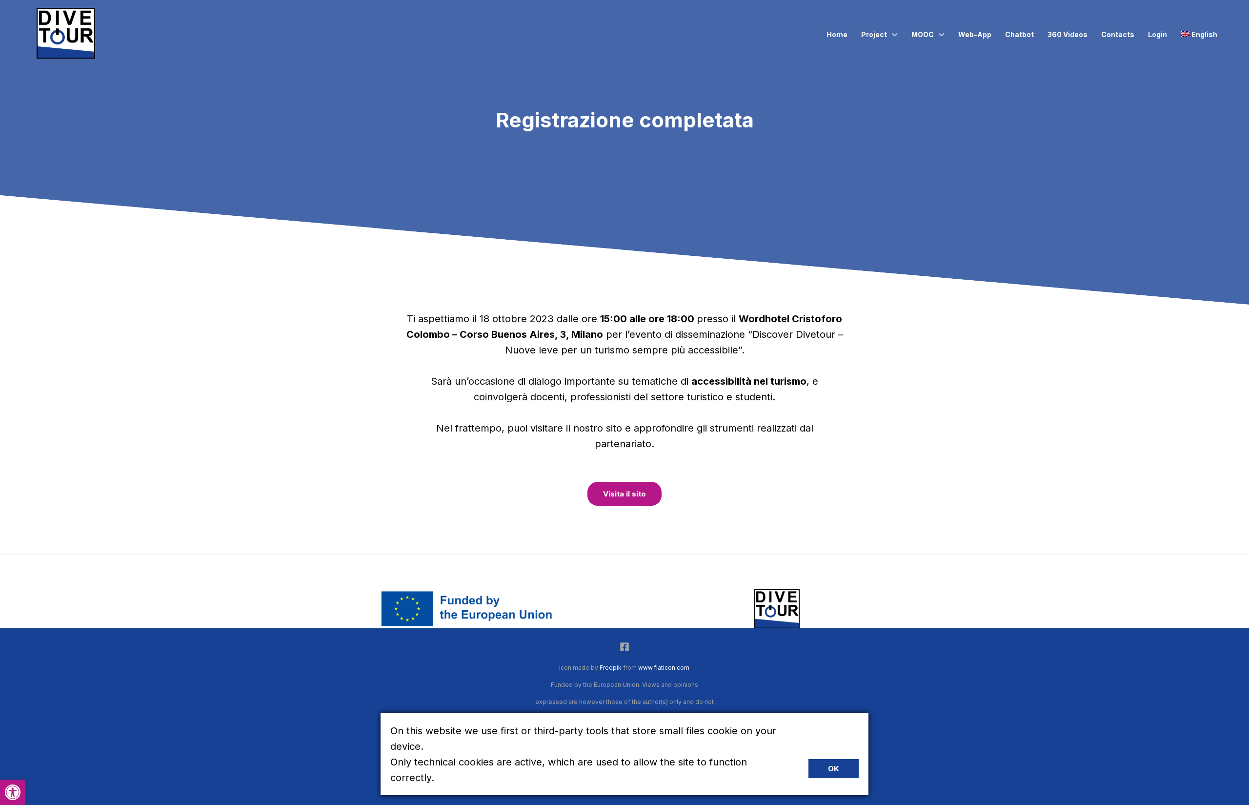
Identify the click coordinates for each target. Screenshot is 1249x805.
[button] (892, 34)
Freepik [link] (611, 667)
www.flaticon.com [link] (663, 667)
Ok (833, 768)
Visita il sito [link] (624, 493)
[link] (12, 792)
